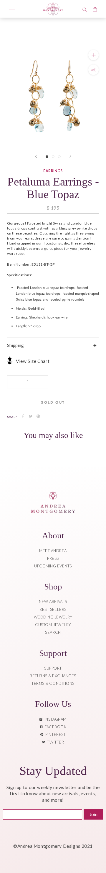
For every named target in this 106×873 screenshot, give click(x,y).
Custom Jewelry (53, 624)
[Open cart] (95, 9)
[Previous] (36, 156)
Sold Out (53, 402)
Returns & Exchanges (53, 675)
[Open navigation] (12, 9)
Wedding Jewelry (53, 617)
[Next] (70, 156)
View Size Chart (32, 361)
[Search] (84, 9)
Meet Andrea (53, 550)
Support (53, 668)
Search (53, 632)
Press (53, 558)
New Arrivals (53, 601)
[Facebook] (23, 416)
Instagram (54, 719)
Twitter (54, 742)
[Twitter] (30, 416)
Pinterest (54, 734)
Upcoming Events (53, 566)
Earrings (53, 171)
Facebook (54, 726)
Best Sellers (52, 609)
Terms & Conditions (53, 683)
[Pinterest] (38, 416)
